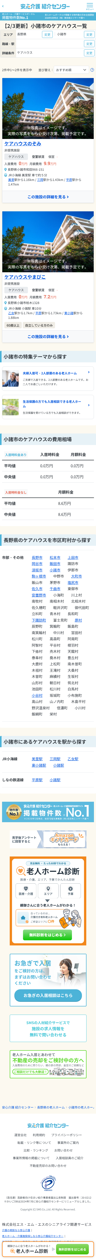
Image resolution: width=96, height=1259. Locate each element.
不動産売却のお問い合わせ (48, 1165)
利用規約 (39, 1135)
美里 (11, 179)
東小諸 (68, 313)
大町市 (76, 576)
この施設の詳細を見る (46, 196)
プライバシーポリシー (66, 1135)
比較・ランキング (36, 1150)
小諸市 (55, 569)
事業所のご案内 (68, 1142)
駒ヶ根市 (39, 576)
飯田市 (55, 563)
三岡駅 (55, 758)
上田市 (73, 557)
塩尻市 (73, 582)
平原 (69, 179)
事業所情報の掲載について (31, 1158)
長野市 (37, 557)
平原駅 (37, 779)
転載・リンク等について (34, 1142)
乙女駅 (73, 758)
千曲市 (55, 588)
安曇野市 (39, 595)
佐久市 (37, 588)
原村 (78, 620)
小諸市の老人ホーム (82, 1107)
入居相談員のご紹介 (69, 1158)
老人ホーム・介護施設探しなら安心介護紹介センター (32, 1236)
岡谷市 (37, 563)
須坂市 (37, 569)
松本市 (55, 557)
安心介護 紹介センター (18, 1107)
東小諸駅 (39, 765)
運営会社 (20, 1135)
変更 (47, 34)
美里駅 (37, 758)
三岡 (40, 179)
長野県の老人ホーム (51, 1107)
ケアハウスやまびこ (25, 276)
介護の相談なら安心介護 (16, 1230)
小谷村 (37, 695)
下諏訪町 (39, 620)
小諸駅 (58, 765)
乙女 (11, 313)
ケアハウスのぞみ (22, 143)
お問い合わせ (63, 1150)
